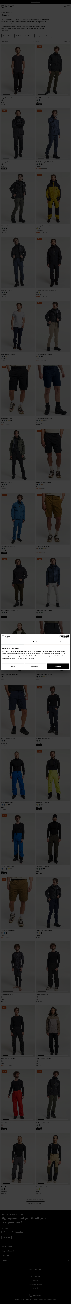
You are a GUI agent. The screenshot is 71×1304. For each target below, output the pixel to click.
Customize (34, 666)
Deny (13, 666)
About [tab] (59, 642)
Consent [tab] (12, 642)
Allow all (58, 666)
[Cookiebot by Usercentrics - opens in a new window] (61, 636)
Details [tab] (35, 642)
